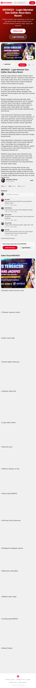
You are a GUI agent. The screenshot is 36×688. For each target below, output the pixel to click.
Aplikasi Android (22, 682)
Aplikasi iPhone (13, 682)
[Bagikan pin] (29, 65)
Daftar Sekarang (10, 247)
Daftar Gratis (18, 31)
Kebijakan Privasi (21, 679)
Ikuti (31, 180)
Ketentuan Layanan (10, 679)
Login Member (26, 247)
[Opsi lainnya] (33, 65)
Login (32, 3)
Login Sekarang (18, 37)
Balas (15, 205)
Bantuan (28, 679)
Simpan (8, 57)
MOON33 (15, 685)
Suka (11, 205)
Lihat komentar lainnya (8, 238)
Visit (31, 57)
